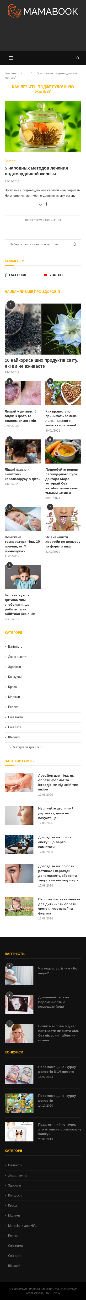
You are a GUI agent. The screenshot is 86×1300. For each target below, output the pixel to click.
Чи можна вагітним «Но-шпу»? (58, 970)
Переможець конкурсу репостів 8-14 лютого (57, 1069)
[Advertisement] (43, 36)
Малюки (14, 697)
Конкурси (15, 677)
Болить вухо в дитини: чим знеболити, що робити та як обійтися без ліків (20, 604)
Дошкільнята (17, 657)
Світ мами (15, 717)
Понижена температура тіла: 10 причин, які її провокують (22, 544)
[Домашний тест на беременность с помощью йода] (19, 1004)
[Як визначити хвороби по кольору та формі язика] (63, 519)
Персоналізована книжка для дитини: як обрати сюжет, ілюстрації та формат (59, 906)
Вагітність (15, 646)
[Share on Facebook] (46, 204)
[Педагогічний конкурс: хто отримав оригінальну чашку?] (19, 1131)
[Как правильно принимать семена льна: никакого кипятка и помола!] (63, 393)
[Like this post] (40, 204)
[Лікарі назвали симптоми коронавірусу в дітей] (23, 451)
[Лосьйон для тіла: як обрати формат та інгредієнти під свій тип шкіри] (19, 782)
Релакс (13, 707)
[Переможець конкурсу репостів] (19, 1103)
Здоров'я (14, 667)
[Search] (77, 58)
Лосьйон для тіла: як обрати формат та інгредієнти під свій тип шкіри (58, 782)
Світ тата (14, 727)
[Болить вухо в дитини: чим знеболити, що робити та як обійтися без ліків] (23, 577)
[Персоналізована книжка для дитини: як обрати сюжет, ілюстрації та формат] (19, 906)
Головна (10, 73)
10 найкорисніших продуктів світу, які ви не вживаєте (41, 363)
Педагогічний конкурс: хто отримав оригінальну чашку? (59, 1129)
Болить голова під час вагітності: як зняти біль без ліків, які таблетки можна (58, 1033)
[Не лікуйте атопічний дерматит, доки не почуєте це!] (19, 815)
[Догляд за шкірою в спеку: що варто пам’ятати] (19, 844)
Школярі (14, 737)
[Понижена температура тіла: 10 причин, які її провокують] (23, 519)
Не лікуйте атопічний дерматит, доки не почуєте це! (56, 813)
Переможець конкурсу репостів (57, 1098)
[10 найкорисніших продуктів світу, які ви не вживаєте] (43, 329)
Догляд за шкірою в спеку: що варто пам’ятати (55, 841)
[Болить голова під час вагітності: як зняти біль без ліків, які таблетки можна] (19, 1033)
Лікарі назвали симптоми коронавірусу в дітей (23, 474)
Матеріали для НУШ (27, 747)
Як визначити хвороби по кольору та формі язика (63, 541)
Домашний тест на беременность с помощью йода (53, 1001)
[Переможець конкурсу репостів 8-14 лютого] (19, 1074)
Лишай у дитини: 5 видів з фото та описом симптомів (20, 416)
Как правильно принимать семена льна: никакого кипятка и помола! (61, 418)
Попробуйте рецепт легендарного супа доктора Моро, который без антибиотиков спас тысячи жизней (62, 481)
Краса (12, 687)
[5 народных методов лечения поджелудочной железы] (43, 126)
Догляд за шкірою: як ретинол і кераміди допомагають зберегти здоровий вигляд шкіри (58, 873)
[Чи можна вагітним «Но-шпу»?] (19, 975)
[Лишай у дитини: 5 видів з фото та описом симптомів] (23, 393)
